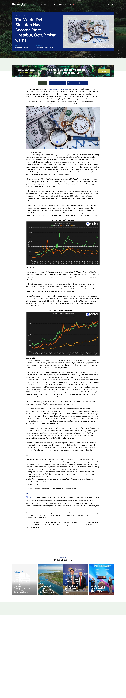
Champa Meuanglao (22, 47)
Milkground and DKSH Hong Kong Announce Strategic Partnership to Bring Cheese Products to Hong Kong (73, 586)
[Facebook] (103, 4)
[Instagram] (106, 4)
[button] (112, 4)
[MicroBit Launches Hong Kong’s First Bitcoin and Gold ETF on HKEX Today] (101, 579)
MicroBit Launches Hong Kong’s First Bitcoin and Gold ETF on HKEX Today (98, 589)
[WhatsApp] (108, 4)
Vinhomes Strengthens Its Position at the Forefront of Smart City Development (47, 588)
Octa (31, 497)
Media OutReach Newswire (45, 47)
